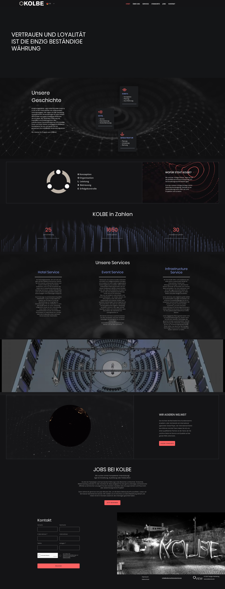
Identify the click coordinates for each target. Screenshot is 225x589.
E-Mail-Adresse (41, 534)
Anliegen (62, 543)
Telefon (39, 543)
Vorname (40, 525)
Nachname (63, 525)
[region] (129, 96)
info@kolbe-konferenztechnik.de (172, 578)
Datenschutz (145, 579)
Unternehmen (64, 534)
